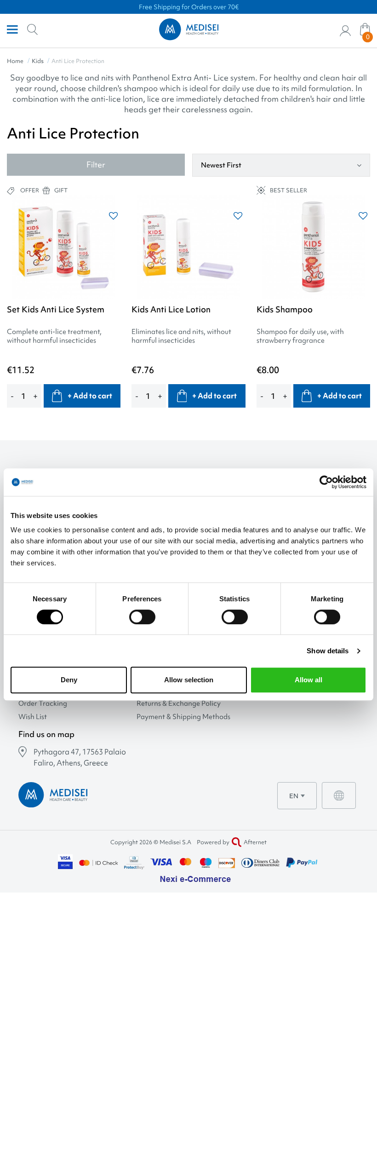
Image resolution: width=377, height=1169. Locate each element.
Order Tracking (42, 704)
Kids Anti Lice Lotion (171, 309)
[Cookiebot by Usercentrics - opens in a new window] (326, 482)
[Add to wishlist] (113, 216)
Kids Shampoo (285, 309)
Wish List (32, 717)
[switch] (142, 617)
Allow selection (188, 680)
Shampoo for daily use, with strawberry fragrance (300, 336)
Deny (69, 680)
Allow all (308, 680)
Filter (95, 164)
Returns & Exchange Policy (179, 704)
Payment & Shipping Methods (183, 717)
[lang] (339, 795)
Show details (327, 651)
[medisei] (188, 29)
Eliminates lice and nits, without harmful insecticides (181, 336)
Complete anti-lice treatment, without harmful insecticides (54, 336)
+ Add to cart (90, 396)
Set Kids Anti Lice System (55, 309)
